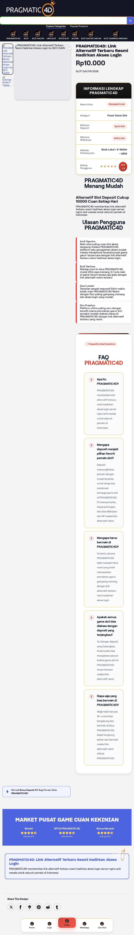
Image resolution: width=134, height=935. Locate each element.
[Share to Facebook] (20, 907)
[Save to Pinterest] (39, 907)
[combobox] (63, 20)
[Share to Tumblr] (57, 907)
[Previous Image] (17, 72)
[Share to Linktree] (30, 907)
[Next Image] (68, 72)
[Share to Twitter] (11, 907)
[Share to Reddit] (48, 907)
